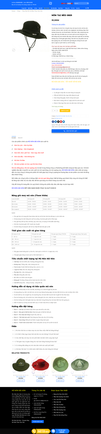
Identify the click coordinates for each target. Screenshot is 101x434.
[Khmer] (66, 3)
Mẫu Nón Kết (57, 402)
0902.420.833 (30, 2)
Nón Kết (40, 8)
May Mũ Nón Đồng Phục (60, 415)
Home (13, 11)
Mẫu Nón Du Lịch (58, 412)
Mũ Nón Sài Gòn (58, 118)
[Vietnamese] (62, 3)
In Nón (35, 8)
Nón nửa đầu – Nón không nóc (24, 156)
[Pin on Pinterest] (61, 121)
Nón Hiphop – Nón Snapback (24, 149)
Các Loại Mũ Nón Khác (34, 164)
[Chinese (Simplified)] (72, 3)
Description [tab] (14, 137)
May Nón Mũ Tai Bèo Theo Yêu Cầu (32, 11)
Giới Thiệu (30, 8)
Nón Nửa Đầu (54, 8)
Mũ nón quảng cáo (31, 168)
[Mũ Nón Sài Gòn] (50, 3)
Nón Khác (60, 8)
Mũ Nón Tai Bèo (19, 160)
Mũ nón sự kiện (19, 164)
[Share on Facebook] (53, 121)
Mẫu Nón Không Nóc (59, 407)
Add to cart (65, 110)
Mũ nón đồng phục (18, 168)
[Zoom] (13, 50)
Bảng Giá (67, 8)
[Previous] (12, 370)
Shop (18, 11)
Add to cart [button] (20, 380)
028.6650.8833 (19, 2)
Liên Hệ (77, 8)
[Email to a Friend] (58, 121)
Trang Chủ (24, 8)
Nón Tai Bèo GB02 (80, 376)
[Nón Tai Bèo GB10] (21, 365)
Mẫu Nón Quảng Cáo (60, 410)
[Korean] (68, 3)
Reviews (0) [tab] (20, 137)
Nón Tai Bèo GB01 (40, 376)
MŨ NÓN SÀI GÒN (68, 170)
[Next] (89, 370)
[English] (64, 3)
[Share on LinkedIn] (63, 121)
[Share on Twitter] (55, 121)
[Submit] (88, 3)
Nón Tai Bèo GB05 (60, 376)
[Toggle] (13, 330)
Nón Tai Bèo (46, 8)
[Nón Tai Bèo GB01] (40, 365)
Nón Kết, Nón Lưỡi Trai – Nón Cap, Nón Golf (29, 153)
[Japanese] (70, 3)
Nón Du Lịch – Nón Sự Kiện (23, 145)
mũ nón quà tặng (44, 178)
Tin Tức (72, 8)
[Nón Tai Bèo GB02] (80, 365)
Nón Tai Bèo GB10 (20, 376)
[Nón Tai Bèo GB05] (60, 365)
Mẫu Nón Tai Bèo (58, 404)
